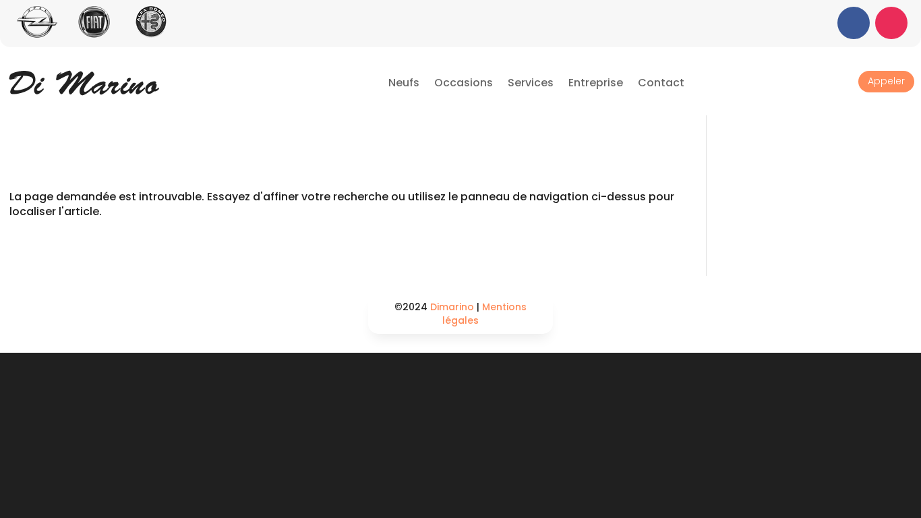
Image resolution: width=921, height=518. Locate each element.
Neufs (403, 82)
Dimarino (452, 307)
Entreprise (595, 82)
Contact (661, 82)
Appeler (886, 81)
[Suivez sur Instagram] (891, 23)
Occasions (463, 82)
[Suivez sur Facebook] (853, 23)
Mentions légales (484, 313)
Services (531, 82)
